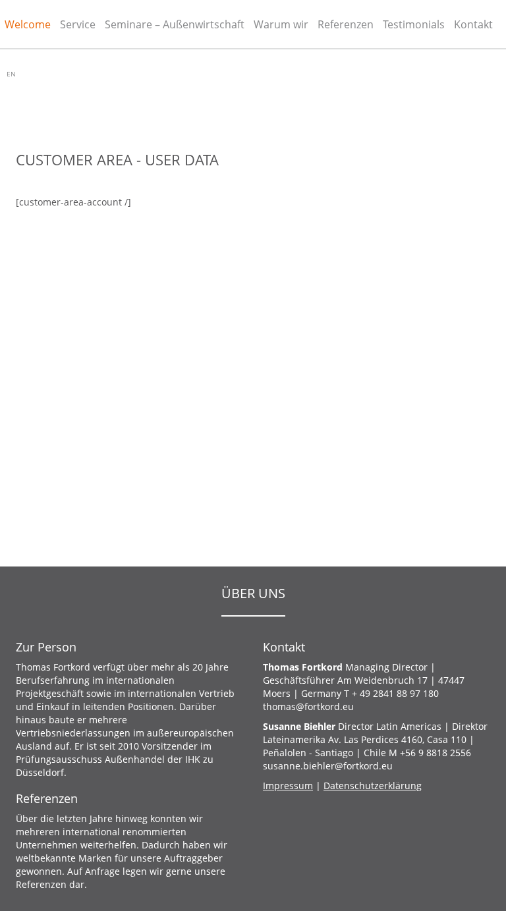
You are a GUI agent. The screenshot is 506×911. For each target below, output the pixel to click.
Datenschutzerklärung (372, 785)
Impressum (288, 785)
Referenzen (346, 24)
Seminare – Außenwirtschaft (174, 24)
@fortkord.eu (308, 706)
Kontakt (473, 24)
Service (78, 24)
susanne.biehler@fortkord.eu (328, 765)
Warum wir (281, 24)
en (11, 73)
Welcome (28, 24)
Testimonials (414, 24)
